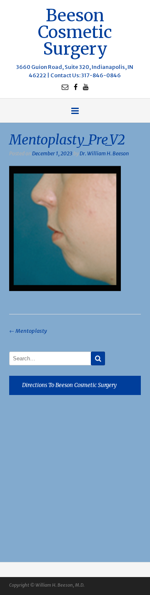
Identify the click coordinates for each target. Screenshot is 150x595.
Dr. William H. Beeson (104, 153)
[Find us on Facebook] (76, 86)
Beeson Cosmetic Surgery (75, 31)
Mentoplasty (28, 330)
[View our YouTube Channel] (86, 86)
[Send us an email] (65, 86)
